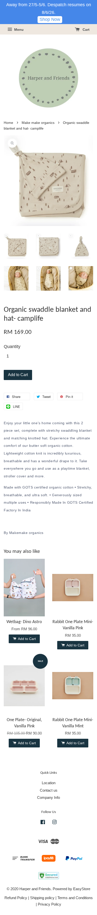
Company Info (48, 797)
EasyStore (81, 889)
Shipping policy (42, 898)
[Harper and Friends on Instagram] (54, 823)
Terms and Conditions (75, 898)
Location (48, 783)
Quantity (12, 346)
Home (8, 123)
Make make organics (38, 123)
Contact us (48, 790)
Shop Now (50, 19)
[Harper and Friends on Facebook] (43, 823)
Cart (86, 30)
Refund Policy (15, 898)
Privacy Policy (49, 904)
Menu (18, 30)
